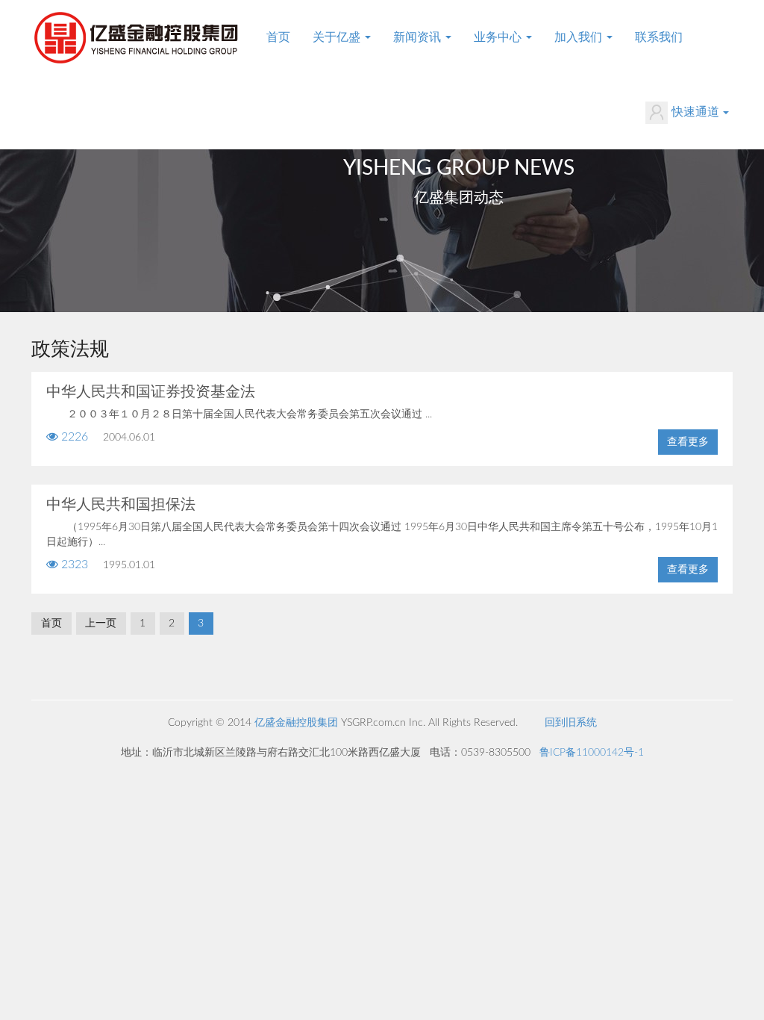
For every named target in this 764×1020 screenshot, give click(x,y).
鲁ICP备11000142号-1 (591, 752)
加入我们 (579, 37)
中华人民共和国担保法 (120, 504)
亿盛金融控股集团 (296, 723)
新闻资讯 (418, 37)
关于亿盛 (338, 37)
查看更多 (688, 442)
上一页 (100, 623)
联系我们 (659, 37)
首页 (278, 37)
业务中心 (499, 37)
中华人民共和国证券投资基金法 (150, 392)
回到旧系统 (571, 723)
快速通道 (695, 112)
